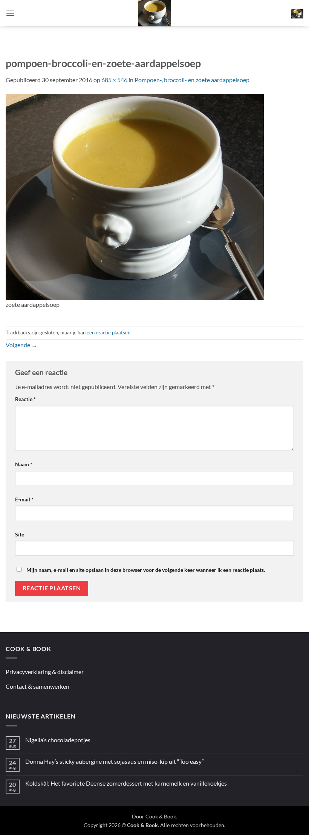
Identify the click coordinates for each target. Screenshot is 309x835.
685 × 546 (114, 79)
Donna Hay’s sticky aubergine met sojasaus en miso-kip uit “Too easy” (114, 761)
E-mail (24, 499)
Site (19, 534)
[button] (10, 13)
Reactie (25, 399)
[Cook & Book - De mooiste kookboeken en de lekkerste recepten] (154, 13)
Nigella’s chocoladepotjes (57, 739)
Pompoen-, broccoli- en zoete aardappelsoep (192, 79)
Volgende (21, 344)
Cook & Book (160, 816)
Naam (23, 464)
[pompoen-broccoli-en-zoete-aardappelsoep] (135, 195)
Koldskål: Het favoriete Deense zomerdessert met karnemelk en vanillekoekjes (126, 783)
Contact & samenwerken (37, 686)
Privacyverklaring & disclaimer (45, 671)
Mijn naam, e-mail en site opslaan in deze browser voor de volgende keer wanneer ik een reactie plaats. (145, 570)
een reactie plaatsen (108, 332)
